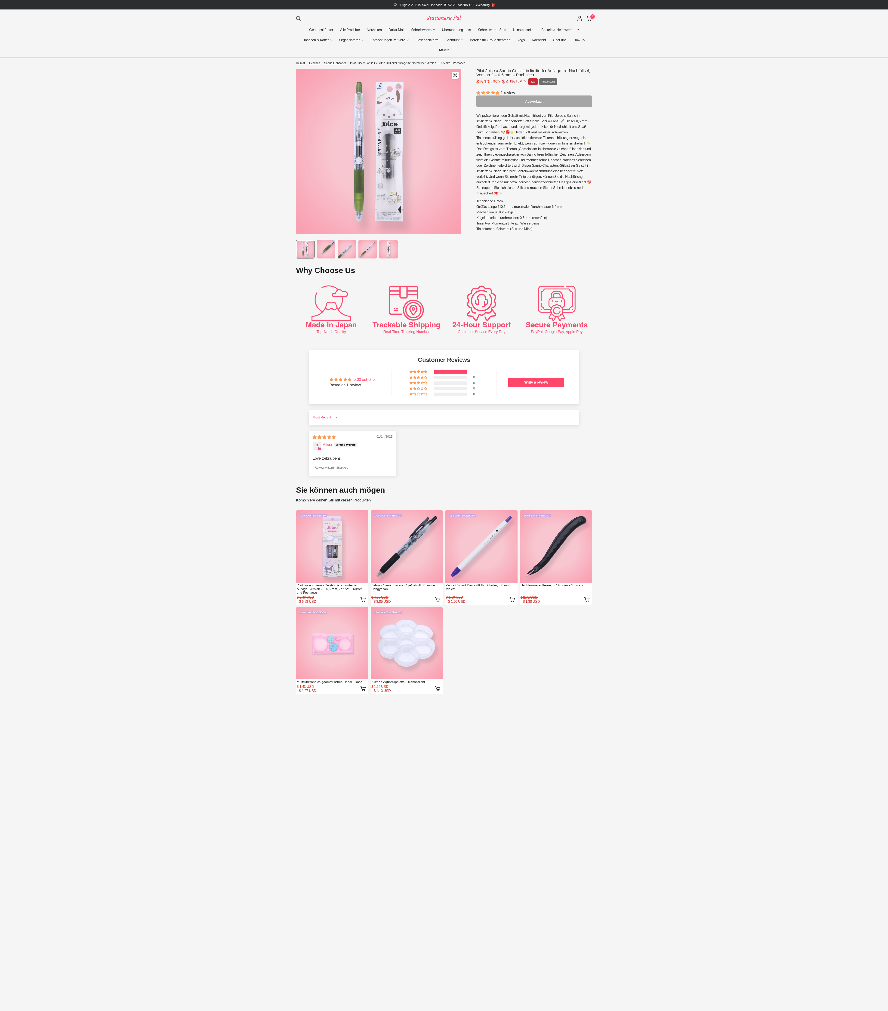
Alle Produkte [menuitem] (350, 30)
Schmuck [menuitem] (452, 40)
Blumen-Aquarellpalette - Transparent (398, 682)
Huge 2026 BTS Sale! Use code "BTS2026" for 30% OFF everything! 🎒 (447, 5)
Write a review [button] (536, 382)
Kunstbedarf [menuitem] (522, 30)
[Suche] (299, 18)
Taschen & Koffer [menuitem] (316, 40)
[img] (324, 437)
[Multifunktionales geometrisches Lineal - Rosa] (332, 643)
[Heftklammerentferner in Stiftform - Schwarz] (556, 546)
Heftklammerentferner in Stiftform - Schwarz (552, 585)
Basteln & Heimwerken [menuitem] (558, 30)
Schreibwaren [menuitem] (421, 30)
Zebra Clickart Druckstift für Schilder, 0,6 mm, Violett (478, 587)
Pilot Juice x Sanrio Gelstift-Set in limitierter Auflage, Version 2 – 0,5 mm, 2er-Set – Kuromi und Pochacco (330, 588)
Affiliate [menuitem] (444, 50)
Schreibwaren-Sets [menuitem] (492, 30)
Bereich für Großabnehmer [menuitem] (489, 40)
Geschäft (314, 63)
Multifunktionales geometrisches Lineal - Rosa (329, 682)
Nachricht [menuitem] (539, 40)
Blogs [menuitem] (520, 40)
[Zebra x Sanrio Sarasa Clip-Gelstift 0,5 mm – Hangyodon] (407, 546)
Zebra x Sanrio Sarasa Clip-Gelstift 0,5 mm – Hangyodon (403, 587)
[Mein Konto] (579, 18)
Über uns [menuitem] (560, 40)
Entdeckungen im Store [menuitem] (387, 40)
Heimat (300, 63)
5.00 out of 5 (364, 379)
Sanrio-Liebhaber (335, 63)
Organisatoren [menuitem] (349, 40)
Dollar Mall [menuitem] (396, 30)
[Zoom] (455, 75)
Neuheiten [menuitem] (374, 30)
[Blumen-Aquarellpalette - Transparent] (407, 643)
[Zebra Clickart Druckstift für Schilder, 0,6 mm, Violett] (481, 546)
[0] (588, 18)
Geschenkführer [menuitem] (321, 30)
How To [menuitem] (579, 40)
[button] (488, 93)
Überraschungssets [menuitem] (456, 30)
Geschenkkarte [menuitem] (427, 40)
